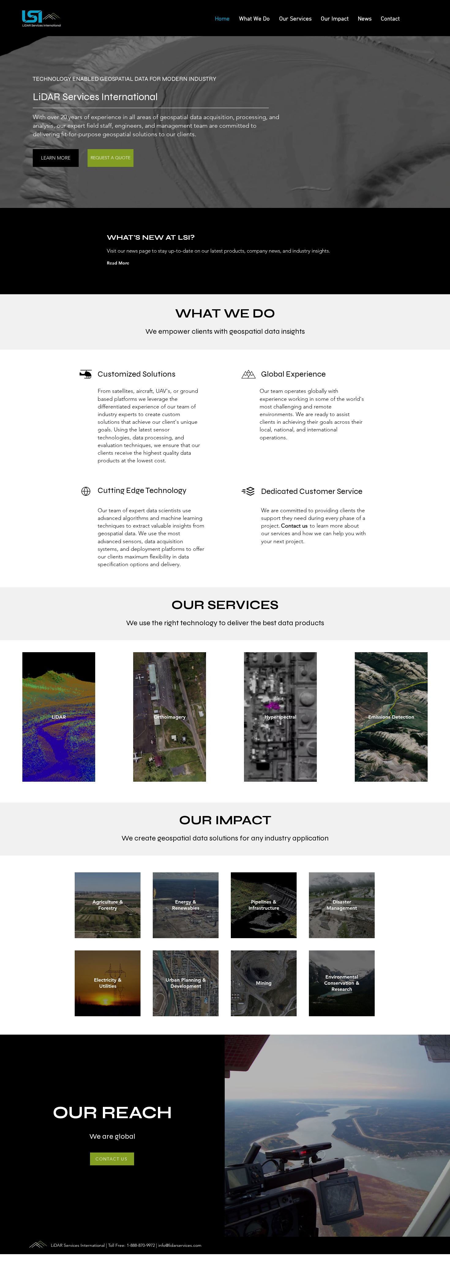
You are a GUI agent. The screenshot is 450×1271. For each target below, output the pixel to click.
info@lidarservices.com (179, 1245)
